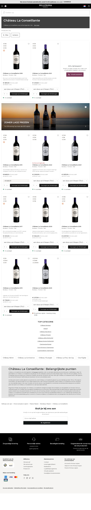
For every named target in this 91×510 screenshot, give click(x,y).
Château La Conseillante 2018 (12, 73)
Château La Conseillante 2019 (12, 288)
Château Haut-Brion (45, 331)
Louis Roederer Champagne (45, 350)
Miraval (46, 328)
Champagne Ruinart (45, 344)
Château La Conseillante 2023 (71, 165)
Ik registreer (45, 423)
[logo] (45, 6)
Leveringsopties (28, 466)
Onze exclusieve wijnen (21, 404)
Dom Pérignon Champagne (46, 347)
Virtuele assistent (49, 471)
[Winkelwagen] (89, 6)
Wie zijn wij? (26, 462)
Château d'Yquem (45, 335)
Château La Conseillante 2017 (12, 226)
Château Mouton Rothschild (46, 341)
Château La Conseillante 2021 (42, 73)
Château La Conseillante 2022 (42, 165)
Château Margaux (45, 325)
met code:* (41, 1)
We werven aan (27, 464)
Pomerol (11, 75)
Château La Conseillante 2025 (42, 288)
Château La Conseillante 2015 (12, 165)
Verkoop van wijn (6, 404)
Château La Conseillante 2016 (71, 226)
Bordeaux (5, 75)
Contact (46, 462)
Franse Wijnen (34, 404)
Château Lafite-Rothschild (45, 338)
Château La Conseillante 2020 (42, 226)
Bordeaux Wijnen (45, 404)
